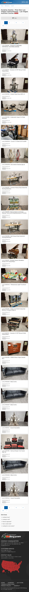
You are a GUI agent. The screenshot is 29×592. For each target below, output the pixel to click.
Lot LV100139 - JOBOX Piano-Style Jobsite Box (13, 358)
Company (11, 582)
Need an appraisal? (6, 521)
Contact (17, 585)
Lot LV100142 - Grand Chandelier (11, 498)
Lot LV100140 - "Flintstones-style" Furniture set (14, 285)
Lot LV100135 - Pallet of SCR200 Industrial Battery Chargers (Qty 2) (13, 309)
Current (12, 5)
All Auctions (7, 5)
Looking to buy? (6, 517)
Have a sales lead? (6, 524)
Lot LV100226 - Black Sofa (9, 475)
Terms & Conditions (7, 584)
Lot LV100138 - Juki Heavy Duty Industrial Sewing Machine (13, 237)
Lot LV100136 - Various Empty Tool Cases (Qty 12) (13, 451)
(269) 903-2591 (17, 544)
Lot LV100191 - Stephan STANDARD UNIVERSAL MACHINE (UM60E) (12, 46)
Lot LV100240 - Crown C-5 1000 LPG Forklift (14, 141)
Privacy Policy (6, 585)
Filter (15, 18)
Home (2, 5)
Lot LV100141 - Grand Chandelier (11, 427)
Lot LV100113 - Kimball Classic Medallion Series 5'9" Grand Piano (13, 261)
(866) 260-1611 (7, 544)
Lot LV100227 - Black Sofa (9, 404)
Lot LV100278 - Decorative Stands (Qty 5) (13, 164)
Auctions (20, 582)
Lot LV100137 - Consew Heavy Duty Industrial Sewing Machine (14, 188)
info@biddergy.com (5, 545)
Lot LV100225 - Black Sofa (9, 381)
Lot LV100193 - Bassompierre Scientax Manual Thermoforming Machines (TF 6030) (14, 212)
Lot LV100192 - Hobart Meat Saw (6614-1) (13, 94)
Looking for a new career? (8, 526)
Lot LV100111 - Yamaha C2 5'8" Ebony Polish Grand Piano (14, 70)
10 (3, 25)
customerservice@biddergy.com (8, 551)
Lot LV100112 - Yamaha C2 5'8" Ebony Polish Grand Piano (14, 334)
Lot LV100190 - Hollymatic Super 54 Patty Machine (13, 118)
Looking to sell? (6, 519)
